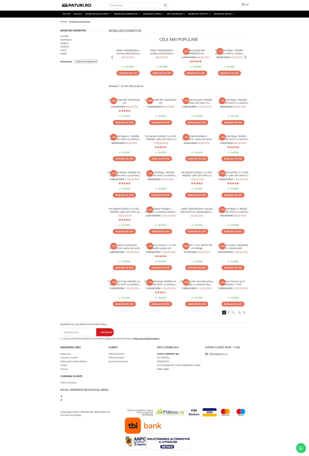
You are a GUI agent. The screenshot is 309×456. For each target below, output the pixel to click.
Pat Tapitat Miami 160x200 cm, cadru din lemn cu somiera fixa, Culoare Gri (124, 174)
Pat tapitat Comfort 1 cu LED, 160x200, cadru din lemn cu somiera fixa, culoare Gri (233, 174)
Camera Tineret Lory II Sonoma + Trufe (233, 283)
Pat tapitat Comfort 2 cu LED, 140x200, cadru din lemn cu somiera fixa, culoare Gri (160, 138)
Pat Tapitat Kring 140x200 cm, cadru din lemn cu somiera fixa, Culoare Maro (124, 283)
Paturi (63, 50)
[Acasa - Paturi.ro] (76, 5)
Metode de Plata (116, 353)
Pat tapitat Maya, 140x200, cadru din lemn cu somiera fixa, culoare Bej (160, 174)
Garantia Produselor (118, 361)
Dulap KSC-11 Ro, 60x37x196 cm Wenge (197, 247)
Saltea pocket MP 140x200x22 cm (160, 101)
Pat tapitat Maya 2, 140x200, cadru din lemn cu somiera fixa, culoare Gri (124, 138)
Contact (64, 368)
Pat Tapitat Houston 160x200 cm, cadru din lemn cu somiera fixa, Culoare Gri (196, 101)
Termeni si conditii (69, 357)
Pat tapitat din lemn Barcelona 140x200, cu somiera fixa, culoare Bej (196, 283)
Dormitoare (65, 39)
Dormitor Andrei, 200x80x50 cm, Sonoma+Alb (233, 247)
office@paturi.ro (218, 354)
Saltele (63, 53)
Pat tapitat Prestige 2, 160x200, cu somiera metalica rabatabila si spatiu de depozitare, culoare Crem (161, 210)
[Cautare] (165, 5)
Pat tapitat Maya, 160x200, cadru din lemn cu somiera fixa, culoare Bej (229, 52)
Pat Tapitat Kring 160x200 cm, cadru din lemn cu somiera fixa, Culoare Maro (161, 283)
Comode (64, 36)
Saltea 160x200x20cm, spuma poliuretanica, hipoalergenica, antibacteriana (162, 52)
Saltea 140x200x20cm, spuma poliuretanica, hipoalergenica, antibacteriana (128, 52)
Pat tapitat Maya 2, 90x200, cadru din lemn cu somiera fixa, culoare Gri (233, 210)
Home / (64, 21)
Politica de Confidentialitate (146, 338)
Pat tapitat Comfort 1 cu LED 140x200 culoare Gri (160, 247)
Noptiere (64, 46)
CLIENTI (113, 347)
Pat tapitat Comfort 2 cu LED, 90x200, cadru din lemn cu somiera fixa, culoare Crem (196, 174)
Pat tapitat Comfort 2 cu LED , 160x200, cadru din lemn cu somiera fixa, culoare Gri (124, 210)
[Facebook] (61, 396)
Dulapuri (64, 43)
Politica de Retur (116, 357)
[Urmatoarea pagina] (244, 312)
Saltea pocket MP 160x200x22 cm (195, 52)
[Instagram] (61, 400)
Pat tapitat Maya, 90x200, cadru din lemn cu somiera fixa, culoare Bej (233, 138)
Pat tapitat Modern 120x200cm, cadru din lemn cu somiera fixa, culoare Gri (197, 138)
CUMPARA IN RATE (71, 376)
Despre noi (65, 353)
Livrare (63, 365)
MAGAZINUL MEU (70, 347)
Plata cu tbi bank (68, 382)
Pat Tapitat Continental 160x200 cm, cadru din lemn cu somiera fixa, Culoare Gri (124, 247)
